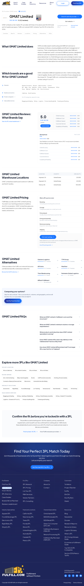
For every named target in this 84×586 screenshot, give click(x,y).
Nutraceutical (46, 388)
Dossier (67, 520)
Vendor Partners (28, 498)
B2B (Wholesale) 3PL (51, 517)
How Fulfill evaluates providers (49, 431)
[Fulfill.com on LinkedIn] (65, 575)
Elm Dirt (67, 494)
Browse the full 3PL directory (9, 272)
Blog (66, 513)
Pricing (35, 33)
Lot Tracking (36, 388)
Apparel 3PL (6, 513)
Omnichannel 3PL (50, 513)
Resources (42, 3)
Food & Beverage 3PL (9, 517)
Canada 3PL (27, 537)
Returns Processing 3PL (52, 534)
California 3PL (27, 513)
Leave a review (45, 126)
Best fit (13, 33)
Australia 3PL (27, 534)
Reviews (20, 33)
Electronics (27, 381)
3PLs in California (7, 370)
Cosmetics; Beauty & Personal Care (12, 381)
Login (63, 3)
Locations (27, 33)
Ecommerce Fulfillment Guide (72, 543)
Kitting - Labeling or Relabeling (25, 396)
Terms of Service (77, 582)
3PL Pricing (27, 488)
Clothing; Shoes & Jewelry (60, 377)
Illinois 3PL (26, 527)
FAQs (50, 33)
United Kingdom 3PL (30, 530)
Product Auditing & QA (28, 399)
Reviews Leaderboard (9, 504)
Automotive (6, 388)
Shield (66, 501)
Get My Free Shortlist (13, 301)
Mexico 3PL (27, 540)
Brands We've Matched (10, 501)
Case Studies (23, 3)
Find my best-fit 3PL (29, 431)
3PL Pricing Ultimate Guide (71, 538)
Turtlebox (67, 484)
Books (33, 377)
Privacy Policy (67, 582)
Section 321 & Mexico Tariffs (71, 554)
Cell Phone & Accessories (44, 377)
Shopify (65, 388)
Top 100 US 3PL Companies (69, 549)
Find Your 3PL (77, 3)
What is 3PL (68, 534)
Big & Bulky (15, 388)
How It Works (16, 3)
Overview (5, 33)
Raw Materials (56, 388)
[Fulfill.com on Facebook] (73, 575)
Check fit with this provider (69, 16)
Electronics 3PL (7, 520)
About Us (52, 3)
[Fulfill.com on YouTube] (80, 575)
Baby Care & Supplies (22, 377)
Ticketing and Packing (43, 399)
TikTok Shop (74, 388)
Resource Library (70, 527)
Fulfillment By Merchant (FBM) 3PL (52, 539)
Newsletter (68, 517)
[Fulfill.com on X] (69, 575)
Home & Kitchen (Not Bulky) (40, 381)
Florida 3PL (27, 524)
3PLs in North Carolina (20, 370)
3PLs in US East (33, 370)
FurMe (66, 491)
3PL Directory (33, 3)
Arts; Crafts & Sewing (8, 377)
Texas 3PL (26, 520)
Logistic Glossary (70, 530)
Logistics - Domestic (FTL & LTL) (11, 399)
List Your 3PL (27, 491)
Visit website (69, 21)
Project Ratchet (70, 488)
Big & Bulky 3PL (7, 524)
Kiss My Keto (68, 498)
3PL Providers (5, 11)
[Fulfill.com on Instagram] (77, 575)
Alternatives (43, 33)
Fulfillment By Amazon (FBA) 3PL (51, 530)
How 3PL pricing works (45, 245)
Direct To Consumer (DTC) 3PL (51, 525)
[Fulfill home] (6, 3)
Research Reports (70, 524)
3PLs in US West (44, 370)
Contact (46, 488)
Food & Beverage (25, 388)
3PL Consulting (28, 501)
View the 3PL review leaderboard (10, 121)
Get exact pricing (47, 237)
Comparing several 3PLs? (67, 26)
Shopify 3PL (6, 527)
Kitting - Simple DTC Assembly (64, 396)
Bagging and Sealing (8, 396)
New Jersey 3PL (28, 517)
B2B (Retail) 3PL (49, 520)
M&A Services (27, 494)
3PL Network (27, 484)
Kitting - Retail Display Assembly (44, 396)
